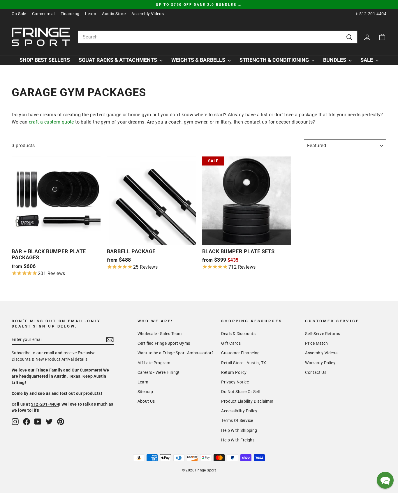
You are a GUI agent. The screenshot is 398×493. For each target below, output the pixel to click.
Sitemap (145, 391)
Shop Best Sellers (45, 60)
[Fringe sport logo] (41, 37)
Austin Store (114, 13)
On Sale (19, 13)
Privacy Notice (235, 382)
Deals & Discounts (238, 333)
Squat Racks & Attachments (118, 60)
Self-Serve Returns (322, 333)
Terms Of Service (237, 420)
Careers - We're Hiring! (158, 372)
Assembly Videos (147, 13)
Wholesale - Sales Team (160, 333)
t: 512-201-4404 (371, 13)
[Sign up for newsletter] (110, 340)
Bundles (335, 60)
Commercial (43, 13)
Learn (90, 13)
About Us (146, 401)
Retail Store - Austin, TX (243, 362)
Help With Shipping (239, 430)
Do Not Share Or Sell (240, 391)
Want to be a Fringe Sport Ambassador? (176, 353)
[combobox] (218, 37)
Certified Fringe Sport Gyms (164, 343)
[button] (385, 480)
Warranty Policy (320, 362)
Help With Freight (237, 440)
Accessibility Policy (239, 411)
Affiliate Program (154, 362)
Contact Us (315, 372)
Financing (70, 13)
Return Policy (233, 372)
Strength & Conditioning (274, 60)
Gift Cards (231, 343)
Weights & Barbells (198, 60)
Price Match (316, 343)
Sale (367, 60)
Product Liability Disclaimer (247, 401)
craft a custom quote (51, 122)
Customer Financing (240, 353)
